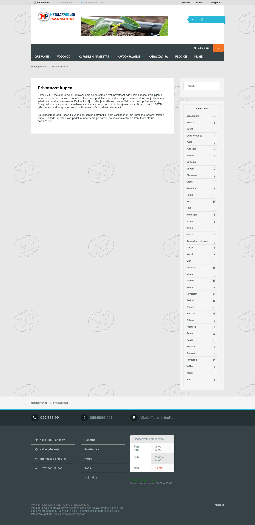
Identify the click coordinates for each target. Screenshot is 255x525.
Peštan (200, 307)
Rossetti (200, 347)
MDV (200, 261)
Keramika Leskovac (200, 241)
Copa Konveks (200, 136)
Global (200, 182)
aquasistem (200, 116)
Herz (200, 202)
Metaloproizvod (39, 66)
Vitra (200, 380)
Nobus (200, 287)
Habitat (200, 195)
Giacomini (200, 175)
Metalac (200, 268)
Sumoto (200, 353)
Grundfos (200, 189)
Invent (200, 221)
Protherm (200, 327)
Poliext (200, 320)
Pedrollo (200, 300)
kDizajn (219, 504)
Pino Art (200, 314)
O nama (200, 2)
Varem (200, 373)
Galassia (200, 162)
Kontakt (186, 2)
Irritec (200, 228)
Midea (200, 274)
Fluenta (200, 156)
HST (200, 208)
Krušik (200, 254)
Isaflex (200, 235)
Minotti (200, 281)
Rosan (200, 340)
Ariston (200, 123)
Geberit (200, 169)
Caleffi (200, 129)
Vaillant (200, 366)
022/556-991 (43, 2)
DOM (200, 142)
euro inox (200, 149)
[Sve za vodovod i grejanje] (53, 17)
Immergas (200, 215)
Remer (200, 333)
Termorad (200, 360)
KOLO (200, 248)
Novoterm (200, 294)
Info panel (216, 2)
